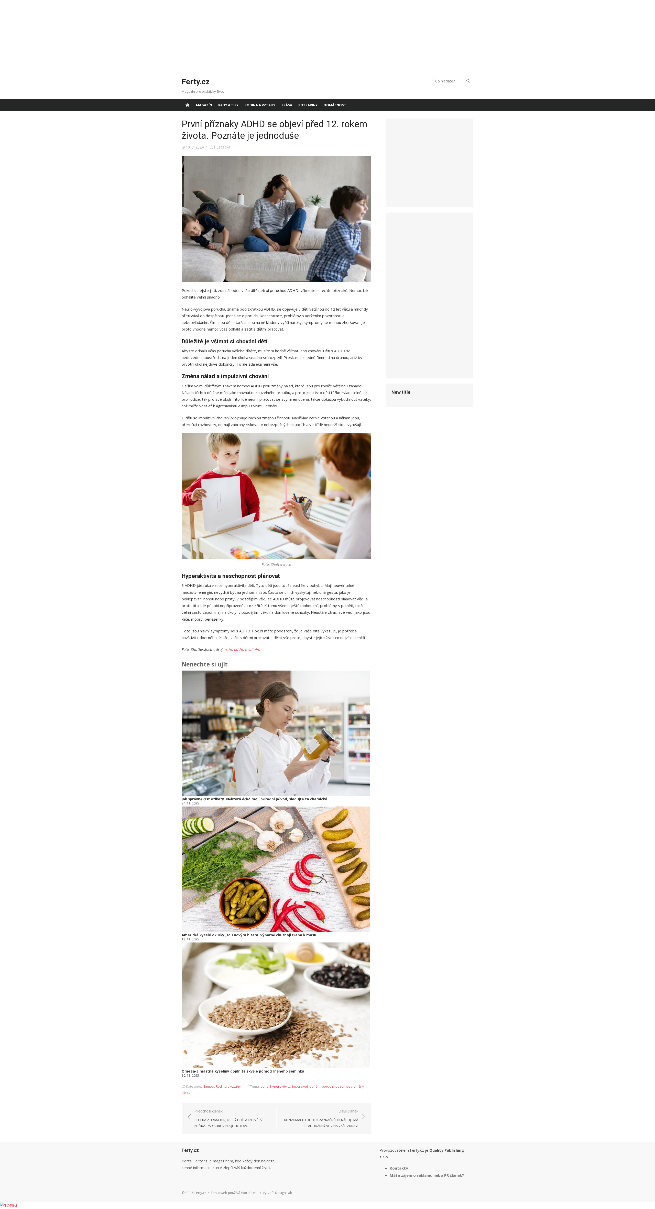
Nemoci (208, 1086)
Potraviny (308, 105)
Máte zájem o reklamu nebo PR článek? (427, 1175)
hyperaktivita (280, 1086)
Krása (286, 105)
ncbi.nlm (252, 649)
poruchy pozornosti (337, 1086)
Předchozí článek (228, 1118)
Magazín (204, 105)
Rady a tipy (228, 105)
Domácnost (335, 105)
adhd (264, 1086)
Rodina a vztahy (260, 105)
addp (238, 649)
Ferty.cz (196, 81)
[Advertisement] (327, 36)
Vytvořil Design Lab (277, 1192)
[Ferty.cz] (187, 105)
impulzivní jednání (306, 1086)
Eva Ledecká (220, 147)
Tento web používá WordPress (234, 1192)
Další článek (321, 1118)
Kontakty (399, 1168)
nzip (228, 649)
